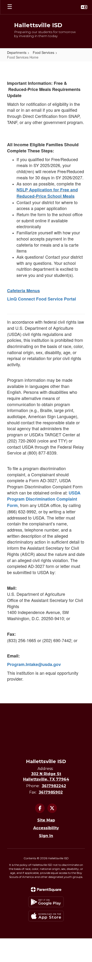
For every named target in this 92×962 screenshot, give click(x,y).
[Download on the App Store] (46, 916)
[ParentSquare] (46, 889)
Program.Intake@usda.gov (34, 664)
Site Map (46, 820)
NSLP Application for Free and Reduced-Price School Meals (47, 193)
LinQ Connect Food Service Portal (41, 299)
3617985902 (51, 792)
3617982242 (54, 786)
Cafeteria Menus (23, 291)
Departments (16, 52)
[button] (84, 7)
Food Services (43, 52)
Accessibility (46, 828)
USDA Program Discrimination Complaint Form (43, 499)
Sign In (46, 835)
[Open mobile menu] (9, 7)
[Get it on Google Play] (46, 902)
